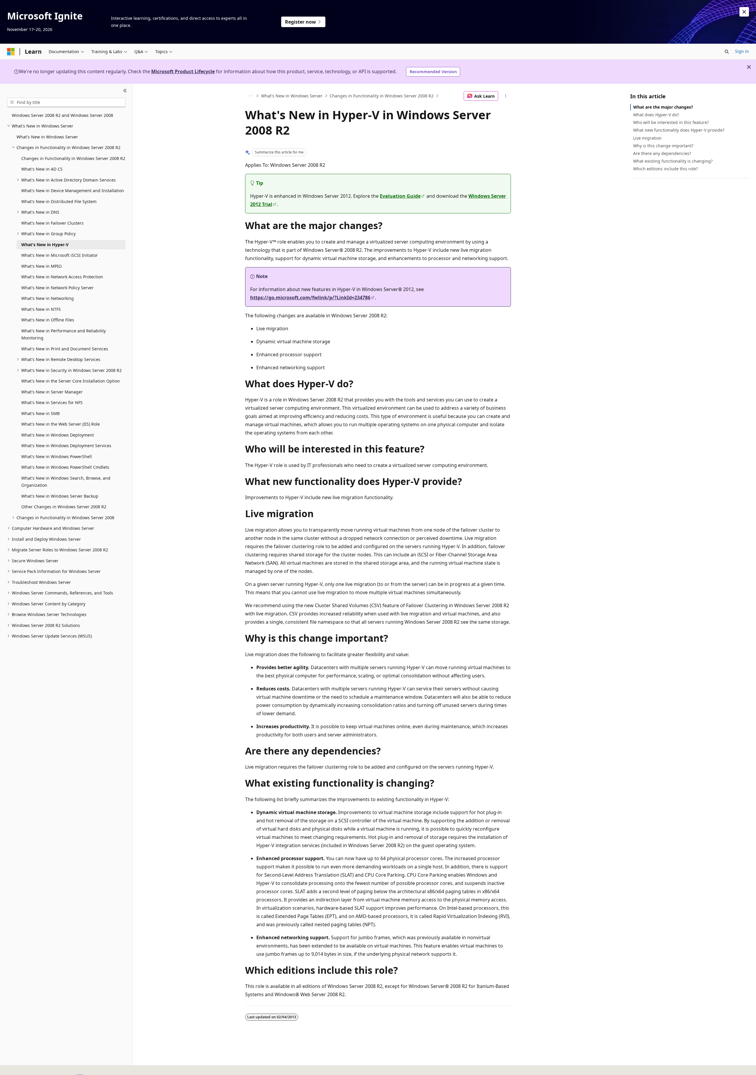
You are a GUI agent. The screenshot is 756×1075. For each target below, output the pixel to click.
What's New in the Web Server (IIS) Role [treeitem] (60, 424)
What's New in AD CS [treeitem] (42, 169)
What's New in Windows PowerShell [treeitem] (56, 456)
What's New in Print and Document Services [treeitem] (64, 349)
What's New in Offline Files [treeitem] (47, 320)
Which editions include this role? (665, 168)
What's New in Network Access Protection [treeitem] (62, 277)
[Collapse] (125, 91)
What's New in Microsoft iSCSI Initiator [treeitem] (59, 255)
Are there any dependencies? (662, 153)
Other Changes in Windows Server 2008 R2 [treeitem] (63, 506)
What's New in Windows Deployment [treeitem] (57, 435)
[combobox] (66, 102)
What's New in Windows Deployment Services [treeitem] (66, 445)
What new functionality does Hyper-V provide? (678, 130)
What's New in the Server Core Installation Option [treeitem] (70, 381)
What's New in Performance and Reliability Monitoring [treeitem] (63, 334)
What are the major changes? (663, 107)
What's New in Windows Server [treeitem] (47, 137)
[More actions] (506, 96)
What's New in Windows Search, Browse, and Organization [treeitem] (65, 481)
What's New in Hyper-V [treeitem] (45, 244)
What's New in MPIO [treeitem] (41, 266)
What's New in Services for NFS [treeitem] (52, 402)
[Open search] (727, 51)
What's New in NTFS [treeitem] (41, 309)
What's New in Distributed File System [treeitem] (59, 201)
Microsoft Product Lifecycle (183, 71)
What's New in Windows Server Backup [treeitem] (59, 496)
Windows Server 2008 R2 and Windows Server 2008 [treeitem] (62, 115)
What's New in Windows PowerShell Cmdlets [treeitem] (65, 467)
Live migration (647, 138)
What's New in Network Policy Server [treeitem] (57, 287)
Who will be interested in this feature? (671, 122)
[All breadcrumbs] (250, 96)
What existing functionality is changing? (673, 161)
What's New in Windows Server (291, 96)
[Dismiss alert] (744, 12)
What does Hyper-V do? (656, 114)
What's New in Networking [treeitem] (47, 298)
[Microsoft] (11, 51)
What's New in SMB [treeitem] (40, 413)
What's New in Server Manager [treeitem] (52, 392)
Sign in (742, 51)
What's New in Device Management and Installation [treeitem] (72, 190)
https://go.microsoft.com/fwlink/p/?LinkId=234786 (310, 297)
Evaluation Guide (400, 196)
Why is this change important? (663, 145)
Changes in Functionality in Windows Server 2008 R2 (382, 96)
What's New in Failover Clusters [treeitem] (52, 223)
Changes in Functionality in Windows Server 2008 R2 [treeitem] (73, 158)
